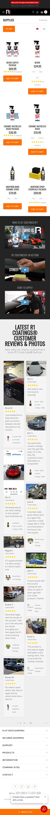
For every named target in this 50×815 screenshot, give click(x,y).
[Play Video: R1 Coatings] (25, 237)
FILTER (9, 29)
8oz (34, 72)
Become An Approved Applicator (25, 2)
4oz (37, 78)
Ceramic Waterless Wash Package (12, 127)
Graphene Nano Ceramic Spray (12, 188)
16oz (40, 72)
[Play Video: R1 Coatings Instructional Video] (25, 302)
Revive (37, 62)
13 (30, 723)
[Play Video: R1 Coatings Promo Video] (25, 269)
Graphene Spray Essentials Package (37, 188)
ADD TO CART (12, 78)
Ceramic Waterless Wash (37, 127)
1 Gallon (41, 138)
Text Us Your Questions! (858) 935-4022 (25, 6)
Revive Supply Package (12, 64)
